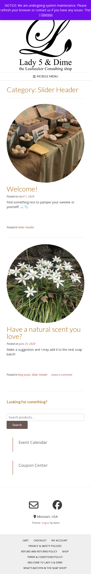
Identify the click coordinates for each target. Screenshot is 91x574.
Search (17, 425)
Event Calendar (33, 442)
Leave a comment (61, 375)
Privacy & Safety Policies (44, 546)
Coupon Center (33, 465)
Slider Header (26, 227)
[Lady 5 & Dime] (45, 43)
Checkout (40, 540)
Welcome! (22, 188)
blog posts (24, 375)
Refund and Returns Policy (39, 551)
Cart (26, 540)
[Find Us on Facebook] (57, 505)
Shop (65, 551)
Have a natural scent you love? (44, 332)
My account (59, 540)
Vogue (45, 522)
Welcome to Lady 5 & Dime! (45, 562)
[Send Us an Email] (33, 505)
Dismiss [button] (47, 15)
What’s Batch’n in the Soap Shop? (45, 568)
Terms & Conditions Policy (45, 557)
